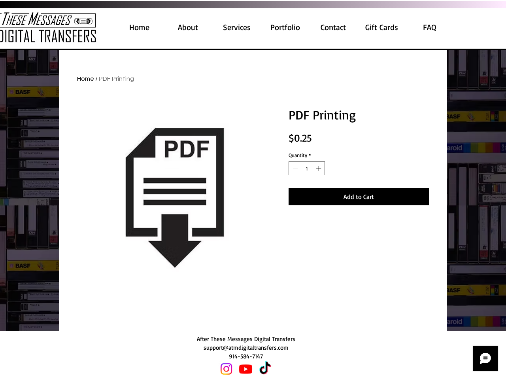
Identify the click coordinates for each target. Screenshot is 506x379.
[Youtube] (245, 369)
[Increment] (319, 168)
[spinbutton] (307, 168)
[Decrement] (294, 168)
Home (85, 79)
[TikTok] (265, 369)
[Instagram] (226, 369)
